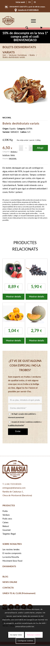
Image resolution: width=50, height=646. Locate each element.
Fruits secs (7, 519)
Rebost (5, 526)
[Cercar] (25, 27)
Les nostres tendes (11, 550)
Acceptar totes (16, 635)
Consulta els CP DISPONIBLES (28, 10)
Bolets (13, 155)
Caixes (5, 523)
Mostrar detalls (13, 296)
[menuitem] (20, 2)
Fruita (5, 511)
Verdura (5, 515)
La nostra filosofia (10, 557)
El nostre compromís (11, 553)
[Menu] (32, 27)
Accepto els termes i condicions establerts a (24, 423)
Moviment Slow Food (12, 561)
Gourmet (6, 530)
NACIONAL (13, 158)
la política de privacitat (16, 425)
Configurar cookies (25, 641)
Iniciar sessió (20, 2)
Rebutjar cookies (34, 635)
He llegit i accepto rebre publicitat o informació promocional (22, 415)
